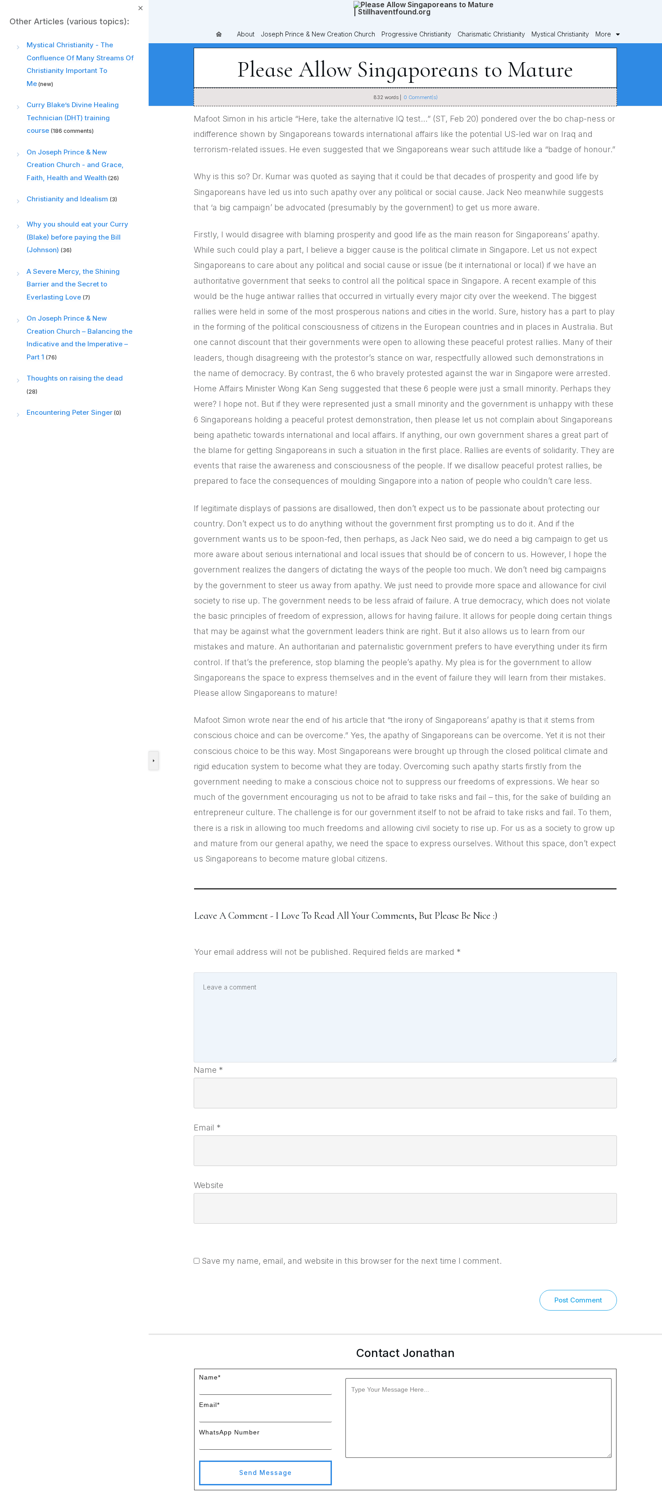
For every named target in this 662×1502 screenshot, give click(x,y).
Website (208, 1185)
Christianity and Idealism (67, 199)
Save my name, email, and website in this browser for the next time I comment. (352, 1261)
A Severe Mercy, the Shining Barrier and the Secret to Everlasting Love (73, 284)
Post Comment (578, 1300)
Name (208, 1070)
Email (207, 1127)
